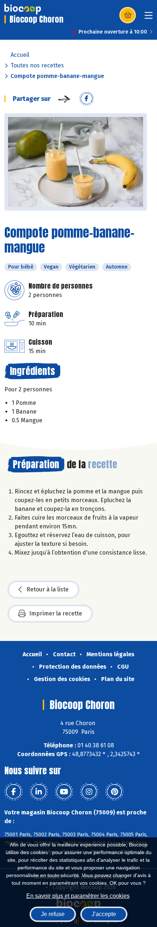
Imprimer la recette (55, 613)
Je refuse (53, 914)
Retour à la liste (48, 589)
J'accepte (104, 914)
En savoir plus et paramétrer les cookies (78, 896)
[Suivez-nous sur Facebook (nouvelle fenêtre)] (13, 792)
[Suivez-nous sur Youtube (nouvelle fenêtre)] (64, 792)
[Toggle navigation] (149, 17)
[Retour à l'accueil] (22, 9)
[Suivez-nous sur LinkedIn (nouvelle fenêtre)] (39, 792)
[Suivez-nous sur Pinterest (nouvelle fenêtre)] (114, 792)
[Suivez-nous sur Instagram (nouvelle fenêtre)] (89, 792)
